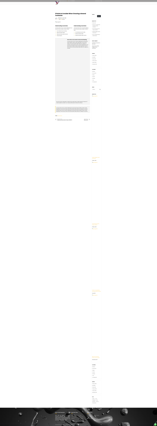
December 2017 (95, 64)
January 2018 (94, 62)
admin (60, 19)
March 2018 (94, 387)
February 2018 (94, 60)
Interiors (94, 76)
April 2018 (94, 57)
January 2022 (94, 55)
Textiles (83, 3)
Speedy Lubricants (74, 415)
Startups (94, 78)
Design (93, 370)
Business (63, 19)
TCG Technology (77, 3)
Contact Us (98, 3)
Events (93, 3)
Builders (93, 398)
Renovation (93, 401)
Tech (93, 80)
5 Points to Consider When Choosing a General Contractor (96, 25)
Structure (60, 115)
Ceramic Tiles (88, 3)
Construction (94, 368)
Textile (80, 415)
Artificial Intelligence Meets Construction (95, 47)
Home (61, 3)
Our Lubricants (70, 3)
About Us (64, 3)
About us (73, 418)
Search (93, 14)
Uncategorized (95, 377)
